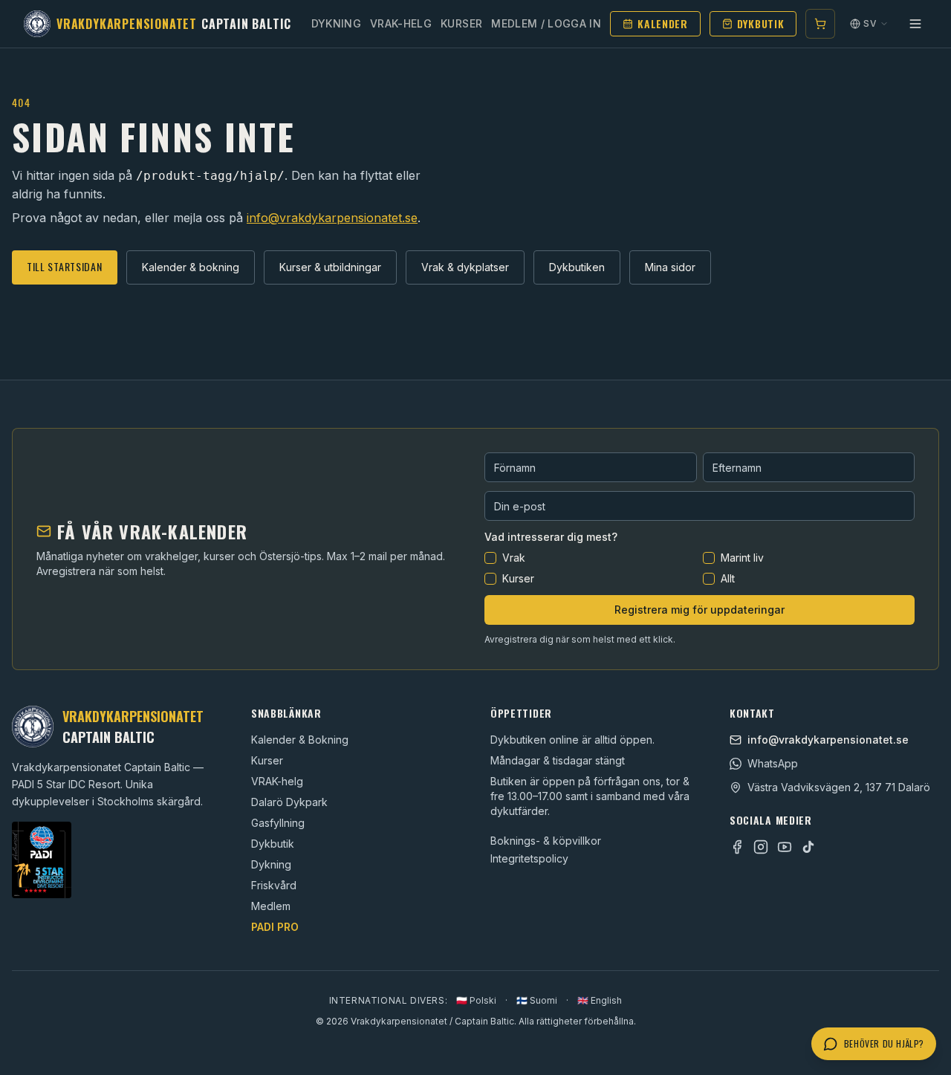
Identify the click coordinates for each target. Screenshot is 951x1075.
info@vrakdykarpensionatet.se (332, 217)
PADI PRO (275, 926)
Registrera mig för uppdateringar (699, 609)
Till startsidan (65, 266)
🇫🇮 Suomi (536, 1000)
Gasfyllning (278, 822)
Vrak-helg (401, 23)
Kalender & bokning (190, 267)
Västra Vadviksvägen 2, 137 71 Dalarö (838, 787)
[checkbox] (490, 558)
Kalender (662, 23)
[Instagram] (760, 846)
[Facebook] (737, 846)
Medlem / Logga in (546, 23)
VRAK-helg (277, 781)
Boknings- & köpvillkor (545, 840)
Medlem (271, 906)
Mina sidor (670, 267)
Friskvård (273, 885)
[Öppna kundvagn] (820, 24)
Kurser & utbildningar (330, 267)
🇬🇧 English (599, 1000)
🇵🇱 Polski (476, 1000)
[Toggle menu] (915, 24)
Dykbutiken (577, 267)
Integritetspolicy (529, 858)
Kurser (461, 23)
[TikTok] (808, 846)
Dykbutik (761, 23)
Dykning (336, 23)
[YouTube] (784, 846)
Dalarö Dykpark (289, 802)
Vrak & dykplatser (465, 267)
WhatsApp (772, 763)
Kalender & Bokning (299, 739)
